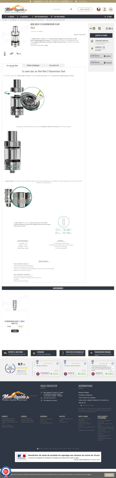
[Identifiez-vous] (104, 9)
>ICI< (46, 45)
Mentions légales (84, 392)
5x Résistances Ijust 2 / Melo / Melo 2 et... (15, 322)
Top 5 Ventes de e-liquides (87, 397)
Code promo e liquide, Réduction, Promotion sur (94, 400)
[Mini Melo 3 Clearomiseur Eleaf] (15, 36)
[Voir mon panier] (110, 9)
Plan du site (82, 402)
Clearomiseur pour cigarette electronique (32, 20)
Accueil (5, 20)
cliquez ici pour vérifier (73, 448)
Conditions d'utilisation (85, 395)
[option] (14, 313)
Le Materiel (13, 20)
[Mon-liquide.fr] (14, 9)
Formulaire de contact (50, 400)
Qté (91, 28)
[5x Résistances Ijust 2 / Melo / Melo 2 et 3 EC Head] (15, 305)
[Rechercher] (71, 9)
